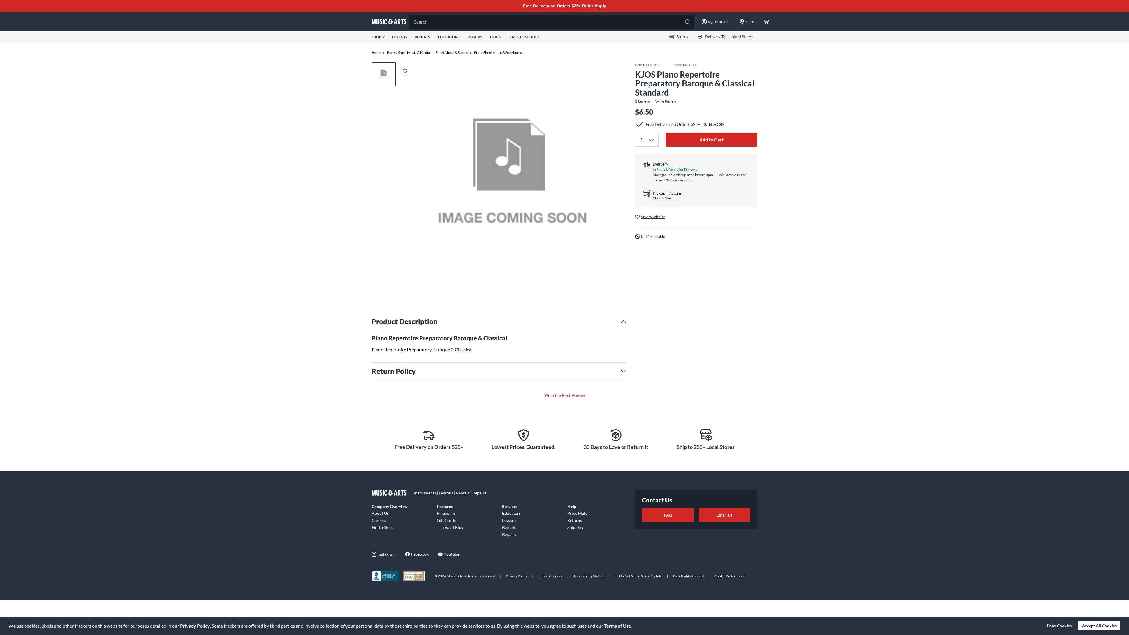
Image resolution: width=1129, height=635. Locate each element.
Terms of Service (550, 576)
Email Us (724, 514)
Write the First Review (564, 395)
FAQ (668, 514)
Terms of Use (617, 626)
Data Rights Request (688, 576)
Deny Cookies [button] (1059, 625)
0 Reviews (642, 101)
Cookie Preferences (729, 576)
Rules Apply (594, 6)
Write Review (665, 101)
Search (420, 21)
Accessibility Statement (591, 576)
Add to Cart (711, 139)
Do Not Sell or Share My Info (640, 576)
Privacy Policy (195, 626)
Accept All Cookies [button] (1099, 625)
